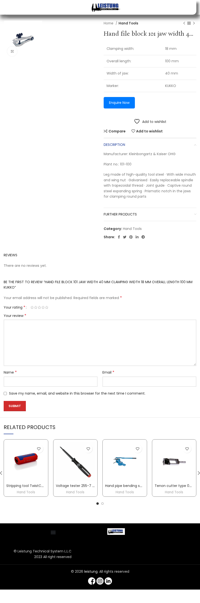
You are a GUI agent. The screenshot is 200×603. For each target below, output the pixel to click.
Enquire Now (119, 102)
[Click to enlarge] (12, 51)
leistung (91, 571)
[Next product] (193, 23)
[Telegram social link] (143, 237)
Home (109, 23)
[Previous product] (184, 23)
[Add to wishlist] (39, 448)
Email (108, 372)
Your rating (14, 307)
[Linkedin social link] (137, 237)
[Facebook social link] (118, 237)
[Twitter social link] (124, 237)
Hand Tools (128, 23)
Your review (15, 315)
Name (10, 372)
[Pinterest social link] (131, 237)
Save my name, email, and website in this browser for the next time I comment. (77, 393)
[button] (53, 532)
